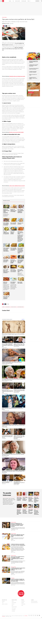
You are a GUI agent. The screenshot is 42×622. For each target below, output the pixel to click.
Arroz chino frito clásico (20, 283)
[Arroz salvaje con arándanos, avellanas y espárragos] (21, 206)
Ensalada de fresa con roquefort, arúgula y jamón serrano (33, 78)
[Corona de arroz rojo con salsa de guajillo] (13, 257)
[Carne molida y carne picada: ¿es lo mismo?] (25, 494)
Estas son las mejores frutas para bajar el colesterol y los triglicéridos (33, 62)
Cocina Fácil (11, 23)
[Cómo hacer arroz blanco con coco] (6, 257)
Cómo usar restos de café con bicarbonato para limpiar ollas (19, 512)
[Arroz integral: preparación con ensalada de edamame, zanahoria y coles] (21, 245)
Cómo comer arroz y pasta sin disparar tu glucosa (19, 499)
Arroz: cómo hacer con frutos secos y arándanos (6, 271)
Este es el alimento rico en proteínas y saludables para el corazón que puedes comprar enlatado (17, 525)
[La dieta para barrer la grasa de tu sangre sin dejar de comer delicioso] (6, 570)
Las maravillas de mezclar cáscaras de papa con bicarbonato (36, 512)
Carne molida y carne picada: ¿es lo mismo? (25, 499)
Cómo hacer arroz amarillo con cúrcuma (13, 270)
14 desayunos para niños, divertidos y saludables (33, 71)
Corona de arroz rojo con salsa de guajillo (13, 261)
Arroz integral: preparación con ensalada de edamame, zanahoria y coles (20, 250)
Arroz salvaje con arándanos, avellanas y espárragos (21, 211)
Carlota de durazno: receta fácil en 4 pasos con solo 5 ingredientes (18, 545)
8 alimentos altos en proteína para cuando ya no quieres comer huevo (33, 65)
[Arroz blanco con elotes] (13, 279)
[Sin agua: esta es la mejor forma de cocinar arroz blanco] (25, 506)
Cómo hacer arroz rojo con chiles (20, 232)
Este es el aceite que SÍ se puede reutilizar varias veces (30, 499)
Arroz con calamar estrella (12, 232)
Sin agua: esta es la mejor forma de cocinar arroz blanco (25, 511)
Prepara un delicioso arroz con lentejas (13, 210)
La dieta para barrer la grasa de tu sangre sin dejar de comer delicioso (18, 568)
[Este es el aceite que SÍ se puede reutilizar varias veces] (30, 494)
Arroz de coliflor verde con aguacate (6, 232)
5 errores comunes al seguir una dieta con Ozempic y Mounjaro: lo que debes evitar (18, 580)
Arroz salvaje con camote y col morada (6, 223)
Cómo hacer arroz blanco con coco (5, 260)
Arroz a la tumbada (5, 283)
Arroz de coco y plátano (20, 223)
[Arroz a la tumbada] (6, 279)
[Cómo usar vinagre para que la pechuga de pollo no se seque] (36, 494)
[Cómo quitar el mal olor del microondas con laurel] (30, 506)
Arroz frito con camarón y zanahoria (6, 297)
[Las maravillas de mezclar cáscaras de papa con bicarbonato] (36, 506)
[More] (30, 1)
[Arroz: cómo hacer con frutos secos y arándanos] (6, 266)
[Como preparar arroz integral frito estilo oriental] (21, 257)
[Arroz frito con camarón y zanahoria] (6, 293)
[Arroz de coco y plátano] (21, 220)
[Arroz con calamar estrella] (13, 229)
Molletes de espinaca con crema (33, 74)
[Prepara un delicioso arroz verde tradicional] (6, 206)
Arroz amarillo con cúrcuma (13, 223)
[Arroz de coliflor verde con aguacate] (6, 229)
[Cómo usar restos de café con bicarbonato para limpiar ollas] (19, 506)
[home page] (3, 1)
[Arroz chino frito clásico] (21, 279)
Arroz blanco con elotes (13, 283)
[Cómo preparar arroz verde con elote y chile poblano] (6, 245)
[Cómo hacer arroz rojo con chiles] (21, 229)
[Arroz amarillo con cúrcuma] (13, 220)
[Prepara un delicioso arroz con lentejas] (13, 206)
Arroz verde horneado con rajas (20, 270)
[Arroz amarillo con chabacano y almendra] (13, 245)
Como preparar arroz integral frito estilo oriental (21, 261)
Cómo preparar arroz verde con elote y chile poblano (6, 249)
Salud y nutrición (19, 496)
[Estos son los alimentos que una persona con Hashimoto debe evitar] (6, 536)
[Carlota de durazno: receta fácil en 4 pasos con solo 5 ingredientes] (6, 547)
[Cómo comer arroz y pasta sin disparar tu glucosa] (19, 494)
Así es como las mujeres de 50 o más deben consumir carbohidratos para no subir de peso (17, 558)
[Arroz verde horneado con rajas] (21, 266)
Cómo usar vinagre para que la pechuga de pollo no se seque (36, 499)
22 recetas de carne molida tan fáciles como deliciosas (33, 68)
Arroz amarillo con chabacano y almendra (13, 249)
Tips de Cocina (4, 17)
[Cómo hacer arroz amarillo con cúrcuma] (13, 266)
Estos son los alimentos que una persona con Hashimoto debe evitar (17, 535)
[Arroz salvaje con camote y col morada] (6, 220)
